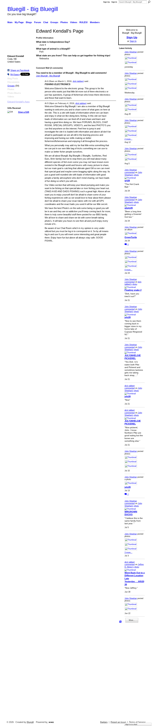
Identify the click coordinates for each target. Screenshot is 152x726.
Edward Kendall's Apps (18, 102)
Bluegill (30, 722)
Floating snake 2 (133, 290)
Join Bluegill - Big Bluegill (48, 76)
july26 (128, 317)
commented (130, 172)
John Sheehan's (133, 173)
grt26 (127, 180)
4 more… (128, 270)
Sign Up (106, 2)
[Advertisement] (128, 670)
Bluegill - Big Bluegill (32, 9)
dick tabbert (78, 81)
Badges (104, 722)
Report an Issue (118, 722)
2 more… (128, 139)
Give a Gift (23, 112)
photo (136, 175)
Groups (11, 86)
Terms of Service (137, 722)
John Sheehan (131, 52)
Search (149, 2)
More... (132, 620)
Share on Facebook (19, 70)
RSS (120, 622)
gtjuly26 (129, 208)
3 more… (128, 552)
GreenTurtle (131, 237)
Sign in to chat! (131, 724)
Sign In (114, 2)
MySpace (15, 74)
